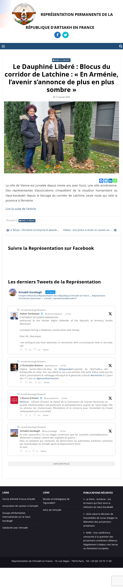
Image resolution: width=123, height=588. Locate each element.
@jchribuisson (51, 365)
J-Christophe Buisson (31, 365)
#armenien (96, 375)
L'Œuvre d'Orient (29, 398)
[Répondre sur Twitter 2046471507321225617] (21, 349)
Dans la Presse (62, 60)
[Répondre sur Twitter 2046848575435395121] (21, 415)
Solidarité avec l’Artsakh (15, 527)
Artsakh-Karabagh (30, 430)
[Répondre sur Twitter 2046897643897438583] (21, 382)
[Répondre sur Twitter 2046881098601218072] (21, 451)
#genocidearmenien (47, 378)
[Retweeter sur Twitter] (18, 310)
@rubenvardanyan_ (53, 313)
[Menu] (3, 46)
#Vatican (24, 401)
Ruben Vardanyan (30, 313)
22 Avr (63, 365)
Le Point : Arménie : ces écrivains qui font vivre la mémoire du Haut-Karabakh (98, 503)
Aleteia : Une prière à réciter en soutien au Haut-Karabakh (90, 230)
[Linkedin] (110, 181)
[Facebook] (101, 181)
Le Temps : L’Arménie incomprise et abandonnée (34, 230)
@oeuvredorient (51, 398)
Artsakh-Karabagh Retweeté (33, 309)
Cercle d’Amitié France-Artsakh (18, 499)
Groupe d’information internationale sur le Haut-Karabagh (16, 516)
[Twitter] (106, 181)
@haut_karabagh (49, 431)
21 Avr (68, 313)
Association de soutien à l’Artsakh (20, 505)
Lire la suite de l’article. (21, 209)
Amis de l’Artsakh (52, 509)
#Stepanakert (66, 369)
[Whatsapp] (115, 181)
